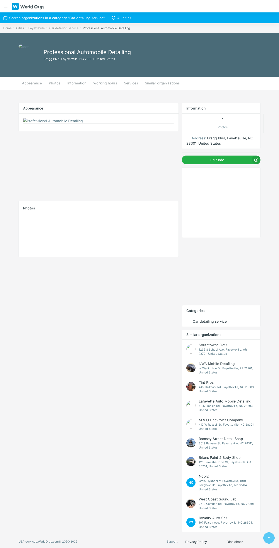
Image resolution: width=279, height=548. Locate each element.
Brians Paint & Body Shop (220, 457)
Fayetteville (36, 28)
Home (7, 28)
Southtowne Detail (214, 345)
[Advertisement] (99, 164)
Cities (20, 28)
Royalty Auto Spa (213, 518)
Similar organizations (162, 83)
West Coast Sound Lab (217, 499)
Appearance (32, 83)
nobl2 (204, 476)
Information (76, 83)
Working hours (105, 83)
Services (131, 83)
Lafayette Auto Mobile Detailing (225, 401)
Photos (54, 83)
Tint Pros (206, 382)
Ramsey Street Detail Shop (221, 439)
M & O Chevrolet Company (221, 420)
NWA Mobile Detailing (217, 363)
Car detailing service (63, 28)
